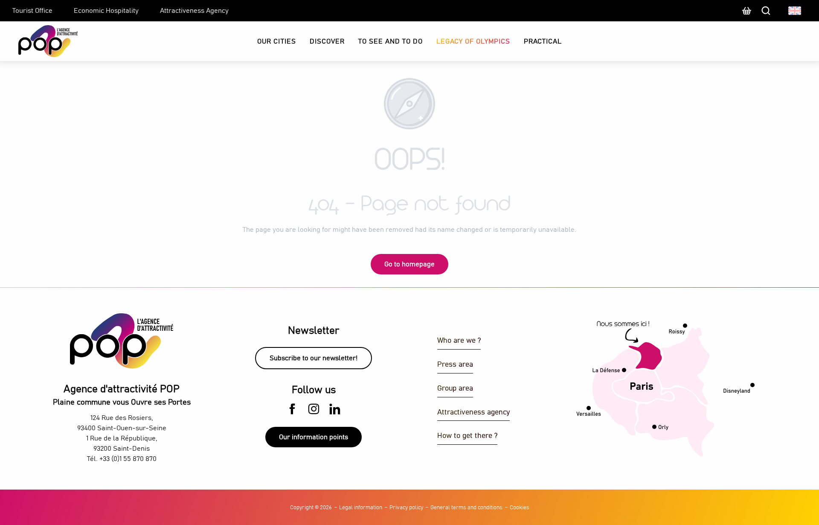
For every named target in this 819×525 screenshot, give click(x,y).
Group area (455, 388)
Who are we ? (459, 340)
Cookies (519, 507)
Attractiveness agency (473, 412)
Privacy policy (406, 507)
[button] (795, 10)
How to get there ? (467, 436)
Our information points (313, 437)
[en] (795, 10)
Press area (455, 364)
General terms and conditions (466, 507)
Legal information (360, 507)
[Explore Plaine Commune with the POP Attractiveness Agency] (37, 41)
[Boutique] (746, 15)
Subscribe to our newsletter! (313, 358)
